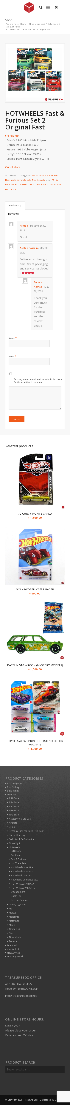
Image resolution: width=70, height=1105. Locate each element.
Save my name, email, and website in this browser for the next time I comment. (40, 381)
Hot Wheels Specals (21, 875)
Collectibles (13, 790)
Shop (9, 20)
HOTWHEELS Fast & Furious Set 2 (31, 184)
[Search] (39, 7)
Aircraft (13, 822)
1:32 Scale (14, 806)
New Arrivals (38, 179)
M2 (10, 908)
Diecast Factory (17, 835)
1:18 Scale (14, 798)
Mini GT (13, 925)
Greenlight (14, 843)
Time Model (15, 937)
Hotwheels (52, 175)
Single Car (16, 896)
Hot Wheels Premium (22, 871)
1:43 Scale (14, 814)
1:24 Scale (14, 802)
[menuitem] (39, 7)
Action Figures (14, 783)
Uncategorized (15, 956)
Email (12, 356)
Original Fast (55, 184)
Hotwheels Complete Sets (18, 179)
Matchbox (14, 920)
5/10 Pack (16, 851)
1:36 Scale (14, 810)
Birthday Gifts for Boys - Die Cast (26, 831)
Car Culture (17, 855)
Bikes (12, 826)
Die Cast (11, 794)
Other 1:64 (14, 929)
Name (13, 338)
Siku (11, 933)
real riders (10, 189)
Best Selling (13, 787)
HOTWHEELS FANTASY (22, 883)
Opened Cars (18, 891)
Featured (12, 945)
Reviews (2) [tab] (15, 205)
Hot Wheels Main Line (22, 867)
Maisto (12, 912)
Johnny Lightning (17, 904)
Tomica (13, 941)
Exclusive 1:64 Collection (22, 839)
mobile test (13, 949)
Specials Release (19, 900)
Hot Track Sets (18, 863)
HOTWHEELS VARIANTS (23, 887)
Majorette (14, 916)
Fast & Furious (39, 175)
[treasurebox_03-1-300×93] (29, 7)
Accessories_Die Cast (20, 818)
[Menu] (48, 7)
